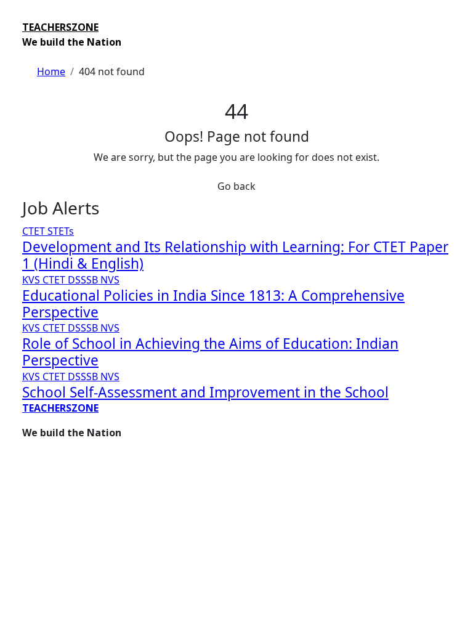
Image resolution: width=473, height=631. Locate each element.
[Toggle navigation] (30, 16)
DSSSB (84, 280)
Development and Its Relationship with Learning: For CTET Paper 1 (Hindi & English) (235, 255)
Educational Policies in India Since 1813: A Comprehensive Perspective (213, 304)
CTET (34, 231)
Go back (236, 186)
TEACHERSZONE (60, 27)
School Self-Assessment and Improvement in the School (205, 392)
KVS (32, 280)
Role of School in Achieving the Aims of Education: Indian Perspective (210, 352)
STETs (60, 231)
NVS (109, 280)
